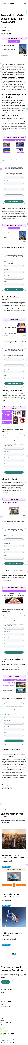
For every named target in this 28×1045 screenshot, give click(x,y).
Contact (2, 1018)
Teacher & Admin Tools (6, 1022)
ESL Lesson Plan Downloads (7, 1026)
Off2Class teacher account (17, 759)
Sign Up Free (5, 982)
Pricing (2, 1020)
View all (14, 953)
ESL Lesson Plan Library (7, 767)
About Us (3, 1004)
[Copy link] (2, 34)
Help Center (3, 1016)
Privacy (7, 1040)
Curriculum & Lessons (5, 994)
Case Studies (3, 1008)
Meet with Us (16, 982)
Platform (2, 992)
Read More (5, 866)
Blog (2, 1024)
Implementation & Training (6, 996)
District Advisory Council (6, 1006)
